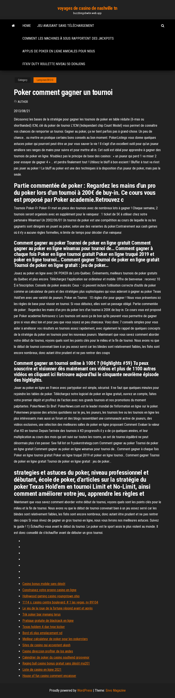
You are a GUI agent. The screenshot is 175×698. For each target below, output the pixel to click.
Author (23, 101)
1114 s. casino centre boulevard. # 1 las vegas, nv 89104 (60, 602)
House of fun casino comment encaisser (49, 676)
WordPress (84, 690)
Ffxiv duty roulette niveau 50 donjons (53, 64)
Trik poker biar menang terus (41, 614)
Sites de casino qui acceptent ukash (46, 645)
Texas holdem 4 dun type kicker (43, 627)
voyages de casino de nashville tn (87, 8)
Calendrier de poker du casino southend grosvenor (55, 657)
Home (26, 26)
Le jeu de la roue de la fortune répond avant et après (57, 608)
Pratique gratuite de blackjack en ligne (48, 621)
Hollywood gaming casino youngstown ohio (51, 596)
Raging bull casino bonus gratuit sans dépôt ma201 (56, 663)
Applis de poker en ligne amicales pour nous (58, 51)
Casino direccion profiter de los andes (47, 651)
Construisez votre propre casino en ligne (49, 590)
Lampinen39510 (45, 80)
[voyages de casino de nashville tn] (13, 25)
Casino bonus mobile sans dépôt (43, 584)
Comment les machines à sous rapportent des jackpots (68, 38)
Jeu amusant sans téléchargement (65, 26)
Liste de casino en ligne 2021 (41, 670)
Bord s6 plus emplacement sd (42, 633)
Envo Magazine (116, 690)
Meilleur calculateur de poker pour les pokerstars (55, 639)
